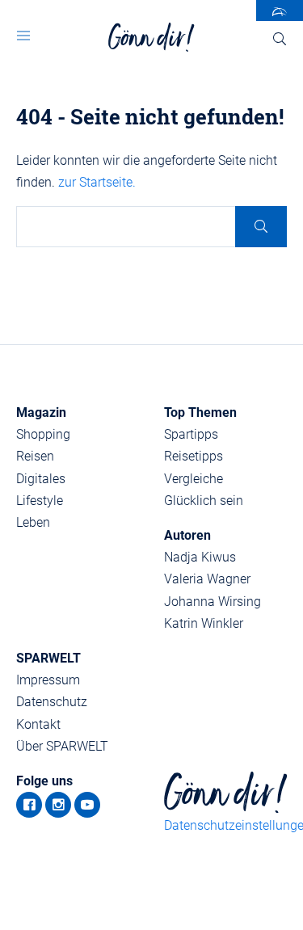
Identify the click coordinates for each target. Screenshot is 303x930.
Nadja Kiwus (200, 557)
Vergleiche (193, 478)
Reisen (35, 456)
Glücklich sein (203, 500)
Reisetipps (193, 456)
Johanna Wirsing (212, 601)
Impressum (48, 680)
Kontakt (38, 724)
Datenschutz (51, 701)
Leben (33, 522)
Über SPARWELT (62, 746)
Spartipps (191, 434)
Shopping (43, 434)
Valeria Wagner (207, 579)
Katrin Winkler (203, 623)
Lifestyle (39, 500)
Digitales (40, 478)
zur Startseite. (97, 182)
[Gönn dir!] (151, 37)
